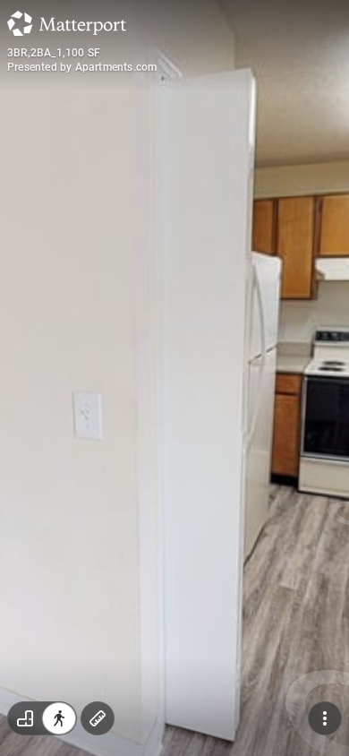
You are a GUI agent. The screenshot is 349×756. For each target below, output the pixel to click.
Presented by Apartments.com (82, 67)
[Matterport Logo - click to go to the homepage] (67, 23)
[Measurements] (98, 718)
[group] (42, 718)
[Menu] (325, 718)
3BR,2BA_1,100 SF (53, 53)
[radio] (25, 718)
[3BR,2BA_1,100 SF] (174, 378)
